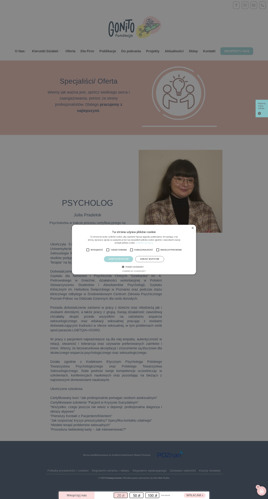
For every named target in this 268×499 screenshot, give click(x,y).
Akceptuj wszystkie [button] (118, 259)
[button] (134, 266)
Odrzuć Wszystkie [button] (149, 259)
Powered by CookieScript (134, 271)
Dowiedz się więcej (144, 243)
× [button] (192, 228)
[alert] (134, 249)
